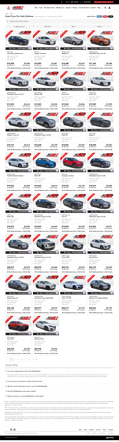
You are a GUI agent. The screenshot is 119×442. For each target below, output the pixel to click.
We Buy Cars (60, 7)
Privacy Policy (102, 433)
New (36, 7)
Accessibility (111, 433)
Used (40, 7)
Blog (98, 7)
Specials (68, 7)
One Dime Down (49, 7)
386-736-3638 (26, 68)
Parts (104, 429)
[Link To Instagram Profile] (14, 429)
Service (98, 429)
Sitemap (94, 433)
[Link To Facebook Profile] (11, 429)
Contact (93, 7)
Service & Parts (84, 7)
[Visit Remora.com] (110, 438)
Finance (75, 7)
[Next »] (37, 359)
